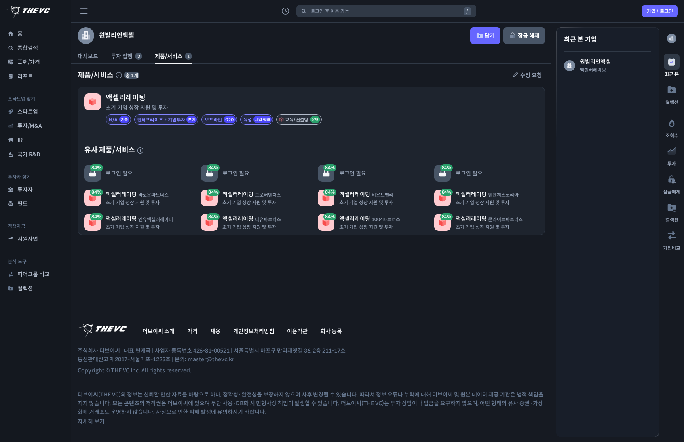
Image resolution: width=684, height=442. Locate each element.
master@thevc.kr (211, 359)
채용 (215, 331)
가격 (192, 331)
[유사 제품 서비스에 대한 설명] (140, 150)
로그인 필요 (112, 171)
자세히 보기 (91, 421)
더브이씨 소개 (158, 331)
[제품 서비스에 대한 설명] (118, 75)
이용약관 (297, 331)
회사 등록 (331, 331)
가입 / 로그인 (660, 11)
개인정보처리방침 (253, 331)
